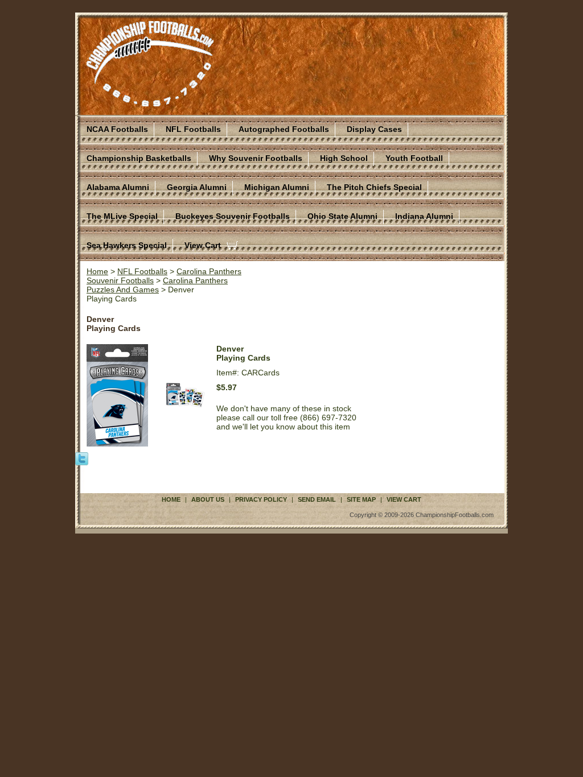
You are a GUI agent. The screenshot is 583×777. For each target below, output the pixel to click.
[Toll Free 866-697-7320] (150, 101)
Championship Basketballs (139, 158)
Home (97, 271)
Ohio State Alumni (342, 216)
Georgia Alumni (197, 187)
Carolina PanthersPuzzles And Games (157, 285)
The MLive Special (122, 216)
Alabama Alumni (118, 187)
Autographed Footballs (284, 129)
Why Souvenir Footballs (255, 158)
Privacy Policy (261, 499)
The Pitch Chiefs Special (374, 187)
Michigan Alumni (276, 187)
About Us (207, 499)
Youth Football (414, 158)
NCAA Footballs (117, 129)
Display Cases (374, 129)
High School (344, 158)
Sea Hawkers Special (127, 245)
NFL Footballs (193, 129)
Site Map (361, 499)
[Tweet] (81, 457)
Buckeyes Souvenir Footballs (232, 216)
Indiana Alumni (424, 216)
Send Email (317, 499)
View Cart (202, 245)
